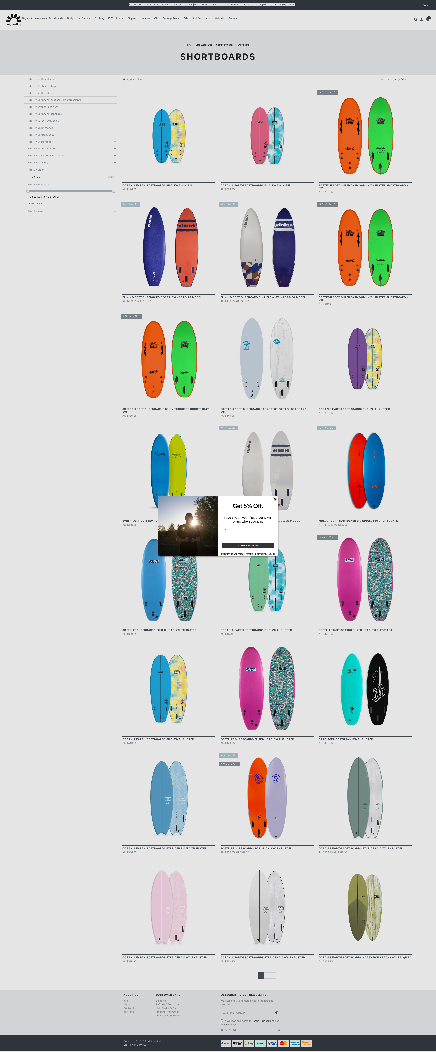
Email (225, 529)
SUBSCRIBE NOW (248, 545)
